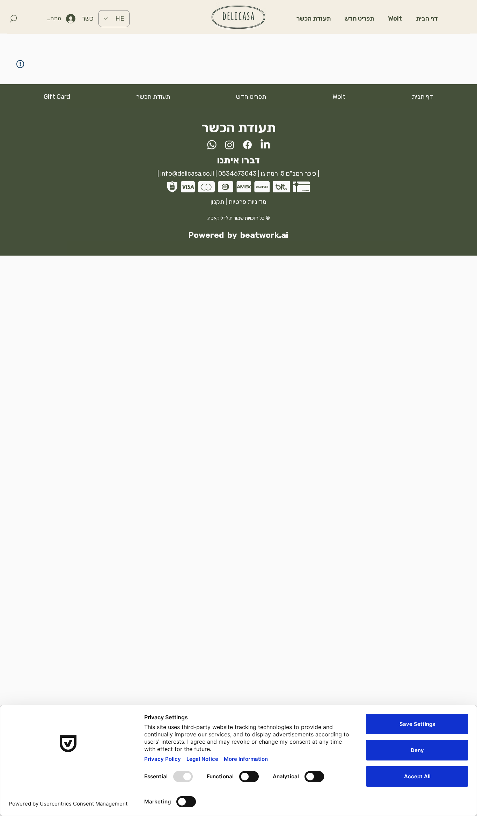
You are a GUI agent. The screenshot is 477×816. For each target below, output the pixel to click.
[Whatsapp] (212, 144)
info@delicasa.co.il (187, 173)
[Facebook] (247, 144)
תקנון (217, 202)
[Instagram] (229, 144)
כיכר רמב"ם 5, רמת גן (287, 173)
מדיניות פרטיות (247, 202)
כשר (88, 18)
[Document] (13, 18)
